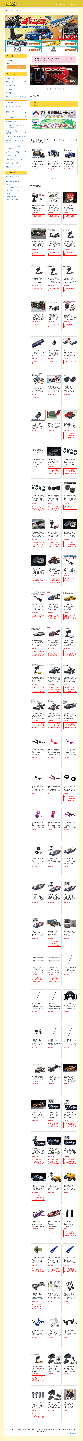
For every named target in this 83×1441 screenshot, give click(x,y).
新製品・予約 (10, 82)
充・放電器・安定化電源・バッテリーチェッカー (15, 107)
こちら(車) (46, 60)
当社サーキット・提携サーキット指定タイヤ (15, 147)
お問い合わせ (23, 49)
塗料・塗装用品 (11, 121)
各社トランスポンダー (13, 156)
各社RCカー (10, 93)
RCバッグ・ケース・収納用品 (15, 137)
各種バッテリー (11, 112)
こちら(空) (53, 60)
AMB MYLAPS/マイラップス (15, 196)
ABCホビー (9, 184)
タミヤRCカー (10, 85)
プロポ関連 (9, 102)
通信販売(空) (61, 43)
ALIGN (8, 193)
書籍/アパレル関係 (12, 163)
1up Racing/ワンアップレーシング (16, 177)
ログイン (60, 49)
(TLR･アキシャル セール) (14, 159)
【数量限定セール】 (12, 78)
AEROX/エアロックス (12, 190)
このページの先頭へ (71, 1433)
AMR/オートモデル (12, 199)
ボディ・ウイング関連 (13, 152)
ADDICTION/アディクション (15, 187)
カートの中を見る (16, 67)
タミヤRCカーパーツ (12, 89)
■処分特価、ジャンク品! (13, 167)
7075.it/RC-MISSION (12, 181)
